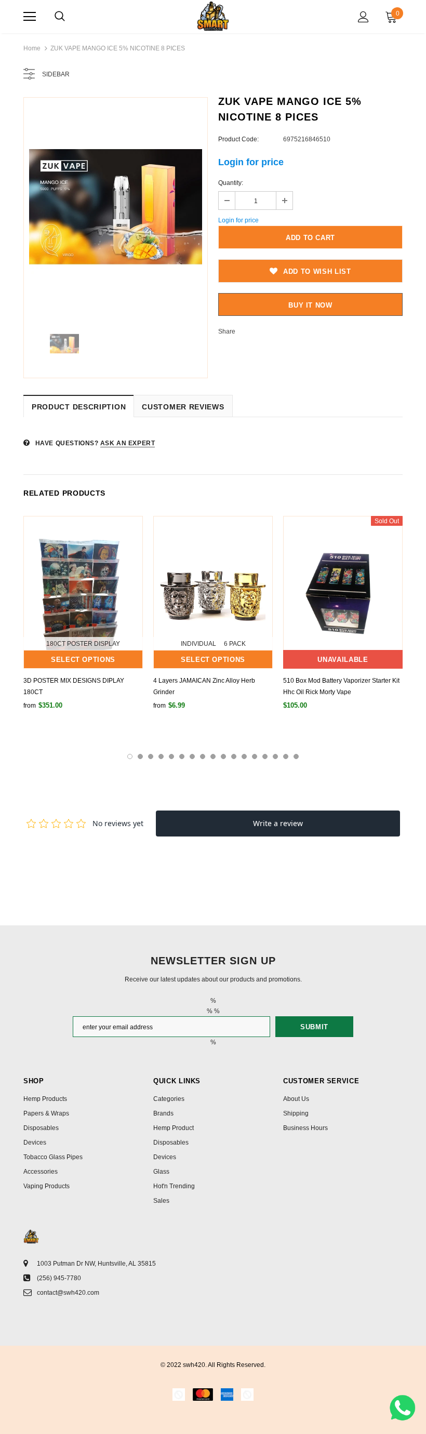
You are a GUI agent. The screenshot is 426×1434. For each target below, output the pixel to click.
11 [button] (233, 756)
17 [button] (296, 756)
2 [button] (140, 756)
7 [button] (192, 756)
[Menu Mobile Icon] (29, 16)
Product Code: (238, 139)
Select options (83, 659)
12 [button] (244, 756)
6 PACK (235, 643)
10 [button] (223, 756)
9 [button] (213, 756)
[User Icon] (363, 16)
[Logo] (212, 16)
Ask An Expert (127, 443)
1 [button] (129, 756)
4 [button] (161, 756)
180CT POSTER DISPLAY (83, 643)
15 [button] (275, 756)
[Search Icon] (60, 16)
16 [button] (285, 756)
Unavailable (342, 659)
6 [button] (181, 756)
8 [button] (202, 756)
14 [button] (265, 756)
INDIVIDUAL (198, 643)
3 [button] (150, 756)
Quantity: (230, 183)
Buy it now (310, 305)
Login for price (251, 162)
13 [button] (254, 756)
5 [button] (171, 756)
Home (32, 48)
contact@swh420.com (68, 1292)
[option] (115, 207)
